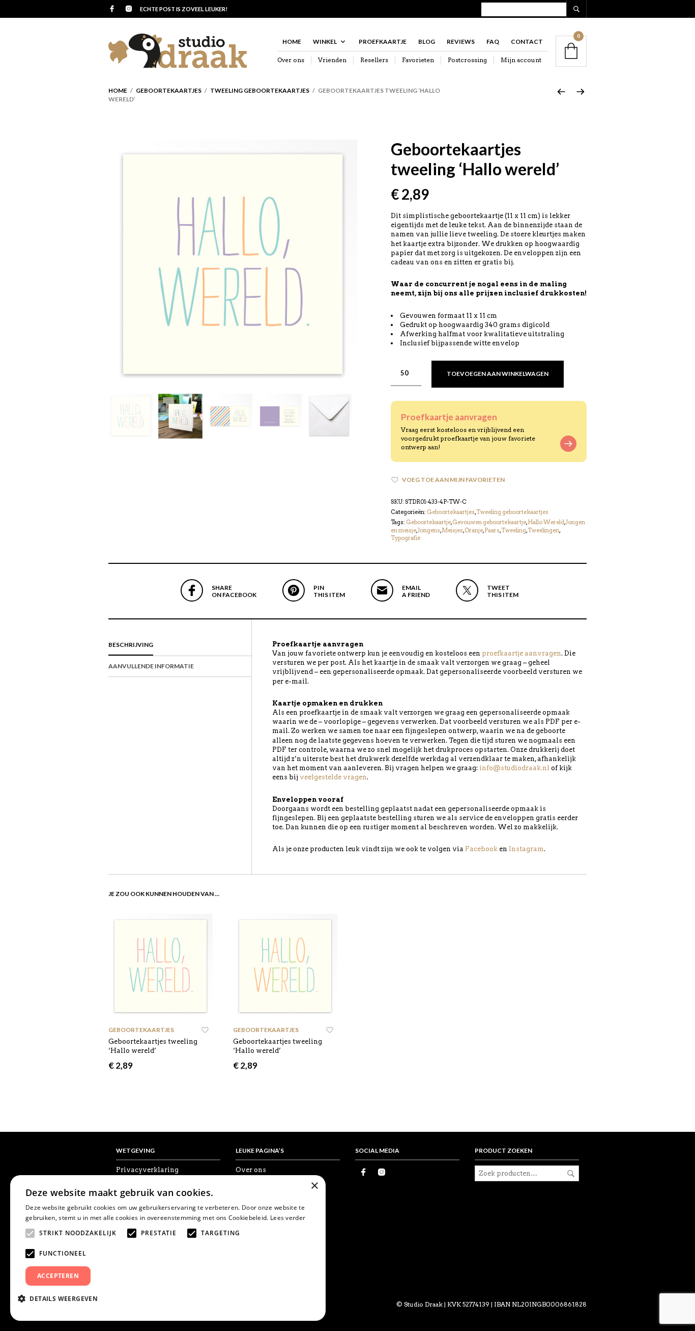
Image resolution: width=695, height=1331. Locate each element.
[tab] (179, 645)
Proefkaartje (383, 41)
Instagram (526, 849)
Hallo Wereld (546, 522)
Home (291, 41)
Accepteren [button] (58, 1275)
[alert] (168, 1248)
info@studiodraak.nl (514, 768)
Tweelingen (543, 530)
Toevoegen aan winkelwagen (497, 373)
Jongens (429, 530)
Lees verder (287, 1217)
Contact (527, 41)
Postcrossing (467, 60)
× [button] (314, 1186)
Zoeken (571, 1174)
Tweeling (513, 530)
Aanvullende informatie (151, 666)
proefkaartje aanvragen (521, 653)
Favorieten (418, 60)
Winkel (325, 41)
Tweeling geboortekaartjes (259, 90)
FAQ (492, 41)
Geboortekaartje (428, 522)
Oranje (474, 530)
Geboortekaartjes (168, 90)
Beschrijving (130, 644)
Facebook (481, 849)
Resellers (374, 60)
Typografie (405, 537)
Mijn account (521, 60)
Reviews (461, 41)
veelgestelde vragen (333, 777)
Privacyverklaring (147, 1170)
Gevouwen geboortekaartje (489, 522)
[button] (61, 1298)
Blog (426, 41)
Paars (492, 530)
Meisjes (452, 530)
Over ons (290, 60)
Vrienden (332, 60)
